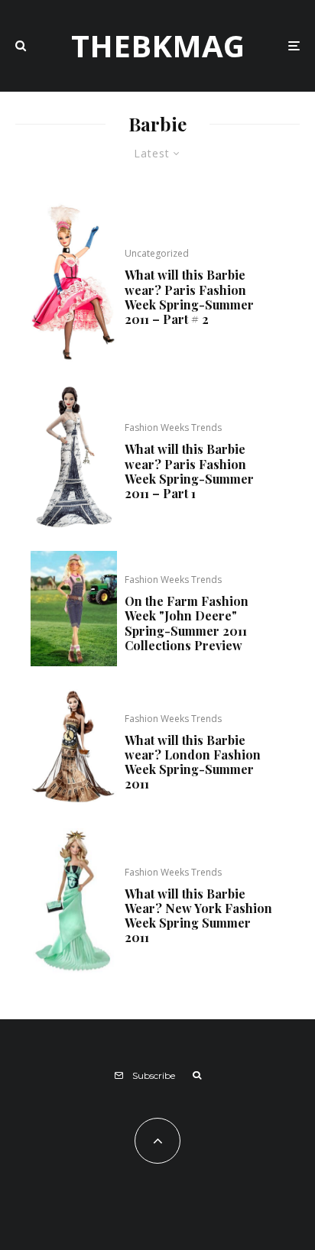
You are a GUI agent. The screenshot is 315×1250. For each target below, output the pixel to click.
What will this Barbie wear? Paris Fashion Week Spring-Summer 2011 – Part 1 (189, 471)
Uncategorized (157, 253)
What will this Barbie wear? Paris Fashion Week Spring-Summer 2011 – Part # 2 (189, 296)
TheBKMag (158, 46)
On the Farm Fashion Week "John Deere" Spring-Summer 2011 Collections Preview (186, 623)
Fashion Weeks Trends (173, 427)
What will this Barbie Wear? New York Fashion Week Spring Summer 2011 (198, 915)
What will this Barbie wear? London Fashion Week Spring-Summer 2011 (193, 762)
